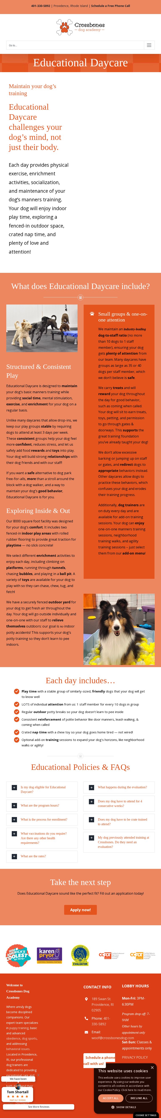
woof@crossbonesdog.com (113, 1038)
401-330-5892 (40, 6)
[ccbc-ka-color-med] (142, 953)
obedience (13, 1038)
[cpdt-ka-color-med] (111, 954)
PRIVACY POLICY (135, 1057)
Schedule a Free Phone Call (110, 6)
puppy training (19, 1028)
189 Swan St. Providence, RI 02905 (103, 1005)
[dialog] (146, 1115)
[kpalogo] (49, 949)
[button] (41, 789)
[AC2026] (18, 946)
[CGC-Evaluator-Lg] (80, 946)
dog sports (29, 1038)
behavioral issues (18, 1049)
